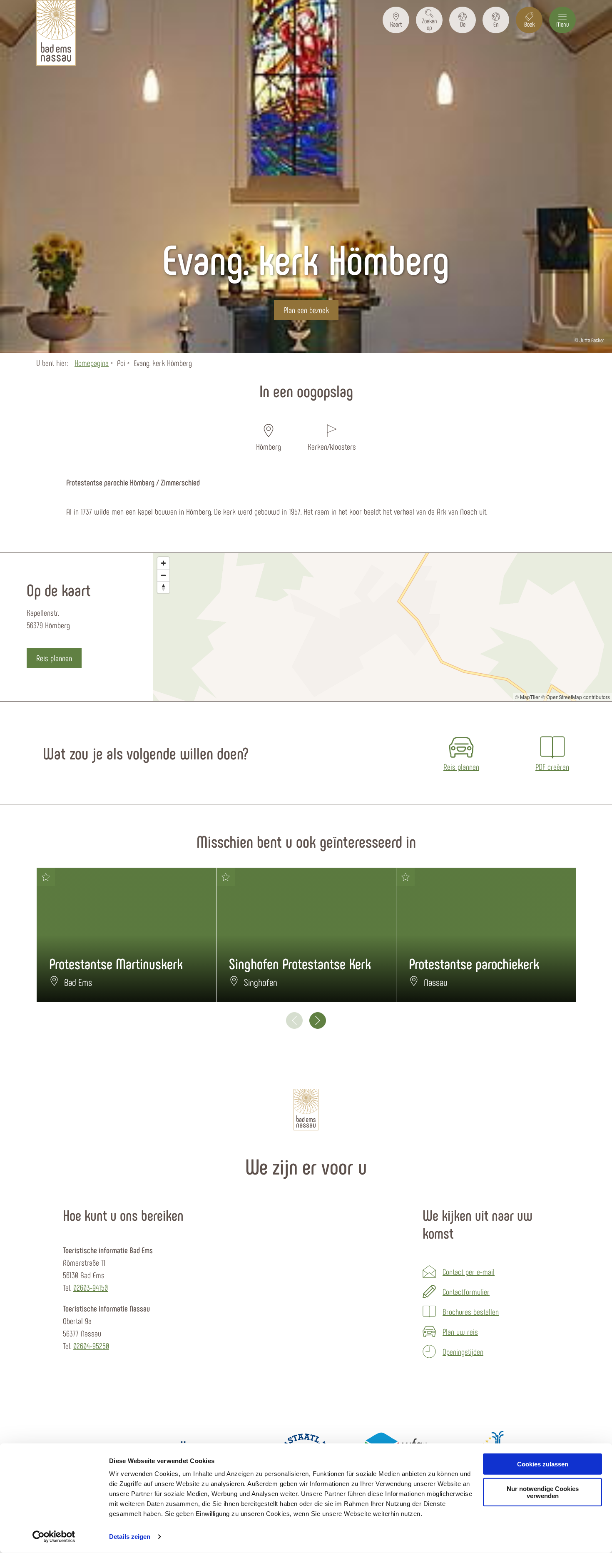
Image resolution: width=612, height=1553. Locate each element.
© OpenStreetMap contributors (575, 696)
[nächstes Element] (317, 1020)
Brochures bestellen (471, 1312)
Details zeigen (129, 1536)
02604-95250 (91, 1346)
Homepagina (92, 363)
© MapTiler (527, 696)
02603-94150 (90, 1287)
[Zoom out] (163, 575)
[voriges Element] (294, 1020)
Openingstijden (463, 1351)
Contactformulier (466, 1292)
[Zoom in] (163, 563)
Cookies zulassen (542, 1464)
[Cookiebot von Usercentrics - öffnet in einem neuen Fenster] (53, 1537)
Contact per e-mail (469, 1272)
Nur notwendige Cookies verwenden (543, 1492)
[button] (396, 20)
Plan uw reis (460, 1331)
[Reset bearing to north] (163, 587)
